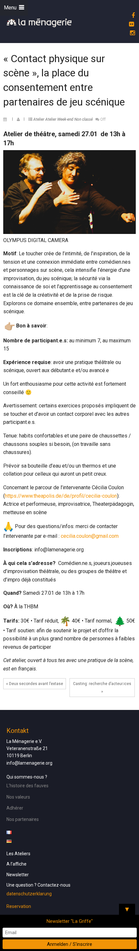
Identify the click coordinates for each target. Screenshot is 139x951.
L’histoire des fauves (27, 785)
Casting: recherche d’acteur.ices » (102, 687)
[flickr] (130, 24)
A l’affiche (16, 864)
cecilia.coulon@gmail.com (90, 536)
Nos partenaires (22, 819)
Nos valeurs (18, 797)
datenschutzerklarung (29, 893)
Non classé (83, 119)
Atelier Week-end (59, 119)
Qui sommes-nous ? (26, 777)
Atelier (38, 119)
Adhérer (14, 808)
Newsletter (17, 874)
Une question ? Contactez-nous (38, 885)
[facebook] (132, 15)
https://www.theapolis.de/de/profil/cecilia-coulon (61, 496)
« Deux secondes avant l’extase (34, 683)
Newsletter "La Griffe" (70, 921)
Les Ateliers (18, 853)
